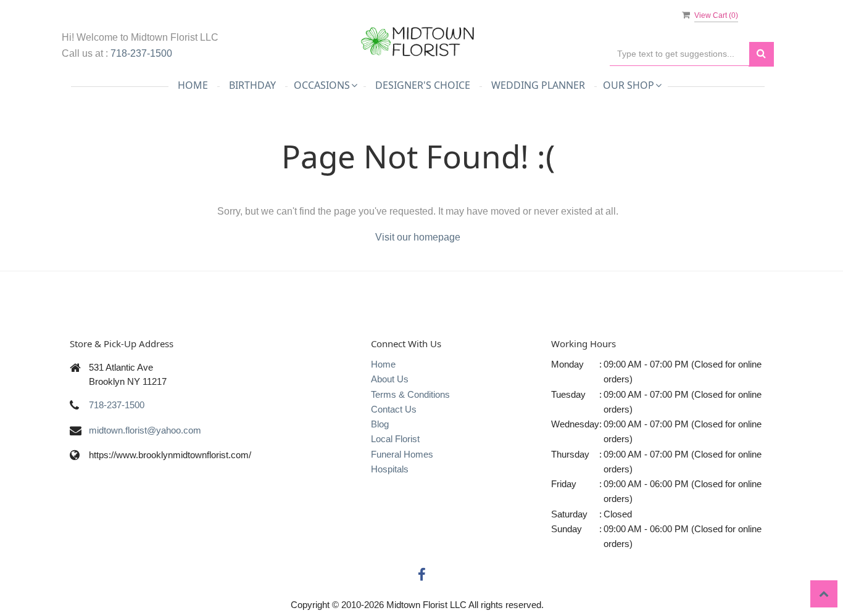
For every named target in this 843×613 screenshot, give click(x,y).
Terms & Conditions (410, 394)
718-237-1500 (141, 53)
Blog (380, 424)
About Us (390, 379)
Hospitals (390, 469)
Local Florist (395, 439)
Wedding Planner (538, 85)
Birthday (252, 85)
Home (193, 85)
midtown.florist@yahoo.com (145, 430)
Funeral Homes (402, 454)
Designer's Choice (422, 85)
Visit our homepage (417, 237)
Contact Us (394, 409)
